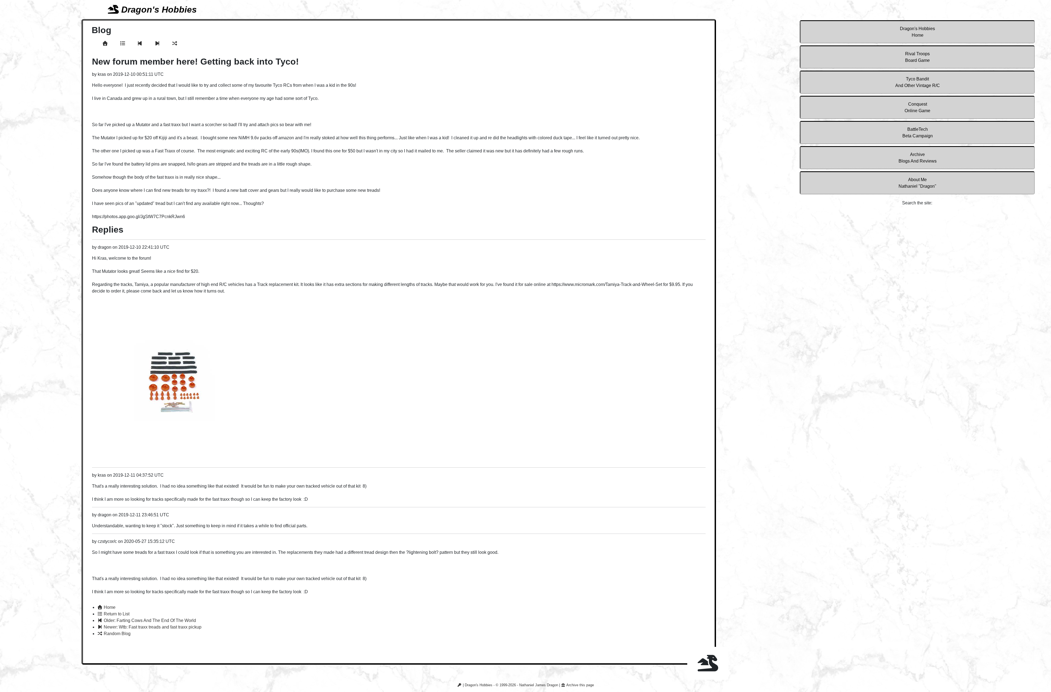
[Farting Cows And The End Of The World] (141, 43)
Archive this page (579, 685)
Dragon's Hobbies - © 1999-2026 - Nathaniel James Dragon (511, 685)
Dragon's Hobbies (917, 31)
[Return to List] (123, 43)
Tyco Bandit (917, 82)
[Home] (106, 43)
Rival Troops (917, 57)
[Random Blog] (175, 43)
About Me (917, 183)
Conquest (917, 107)
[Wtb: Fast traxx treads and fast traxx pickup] (158, 43)
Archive (918, 157)
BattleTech (917, 132)
